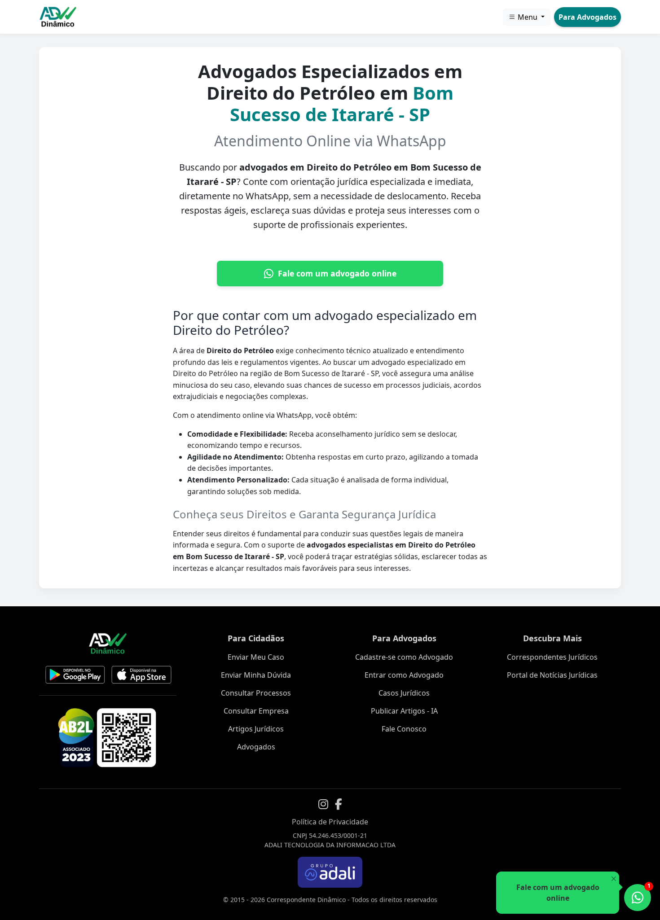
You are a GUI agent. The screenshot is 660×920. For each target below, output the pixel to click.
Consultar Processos (256, 693)
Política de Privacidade (330, 822)
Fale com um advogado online (337, 273)
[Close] (613, 879)
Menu (527, 17)
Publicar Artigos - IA (404, 711)
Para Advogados (587, 17)
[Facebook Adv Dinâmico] (338, 804)
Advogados (256, 747)
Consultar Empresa (256, 711)
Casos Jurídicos (404, 693)
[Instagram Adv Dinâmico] (323, 804)
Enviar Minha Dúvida (256, 675)
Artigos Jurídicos (256, 729)
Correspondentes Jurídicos (552, 657)
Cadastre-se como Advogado (404, 657)
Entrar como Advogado (404, 675)
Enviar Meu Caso (256, 657)
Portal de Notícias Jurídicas (552, 675)
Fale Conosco (404, 729)
